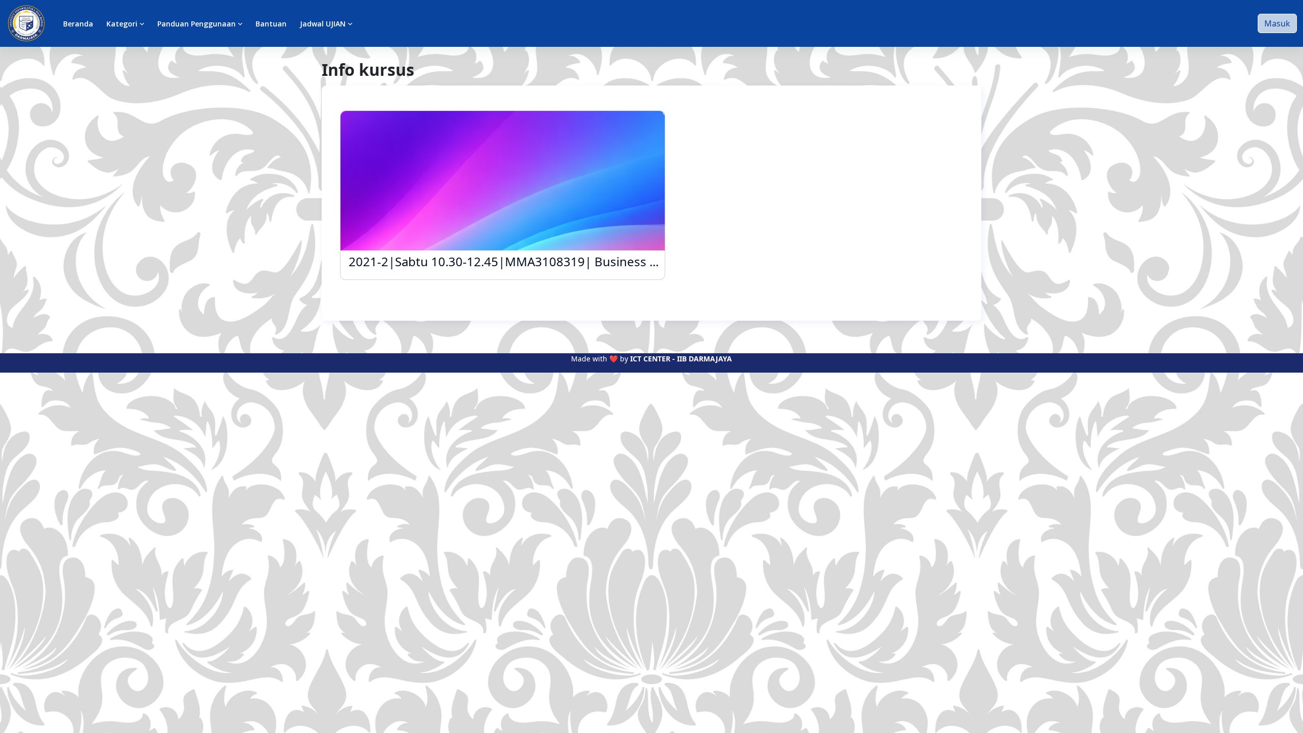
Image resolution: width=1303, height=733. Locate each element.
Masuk (1277, 23)
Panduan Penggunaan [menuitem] (196, 24)
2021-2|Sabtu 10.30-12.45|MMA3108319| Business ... (504, 262)
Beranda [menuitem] (78, 24)
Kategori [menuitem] (121, 24)
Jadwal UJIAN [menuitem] (323, 24)
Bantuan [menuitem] (271, 24)
